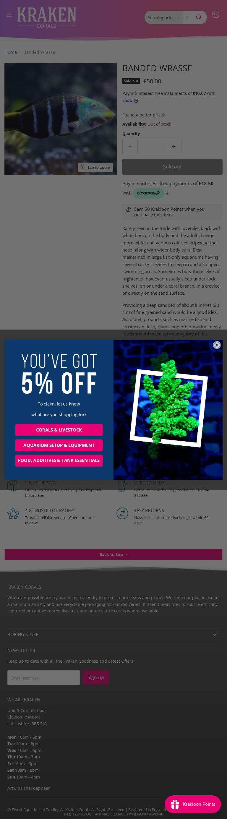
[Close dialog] (217, 345)
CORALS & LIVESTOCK (59, 430)
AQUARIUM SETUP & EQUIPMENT (58, 445)
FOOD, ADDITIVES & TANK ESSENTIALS (59, 460)
